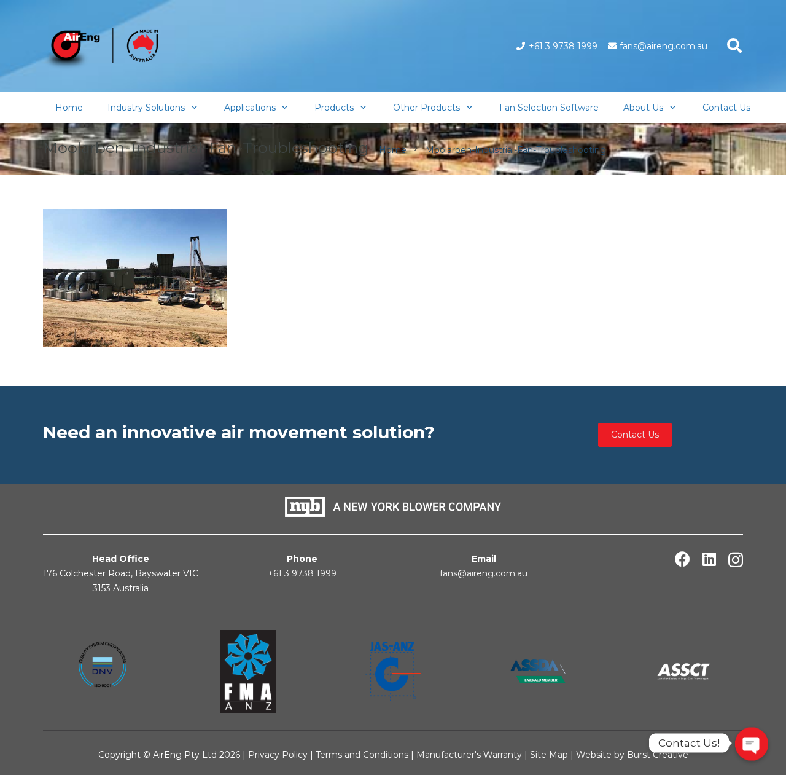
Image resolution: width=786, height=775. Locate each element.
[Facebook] (682, 559)
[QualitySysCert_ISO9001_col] (102, 671)
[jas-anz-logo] (393, 671)
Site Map (550, 754)
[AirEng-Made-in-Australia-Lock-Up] (100, 49)
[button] (734, 45)
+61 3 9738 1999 (302, 573)
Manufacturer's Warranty (469, 754)
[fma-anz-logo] (247, 672)
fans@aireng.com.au (483, 573)
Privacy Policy (278, 754)
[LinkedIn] (709, 559)
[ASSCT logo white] (683, 671)
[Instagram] (735, 559)
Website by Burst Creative (632, 754)
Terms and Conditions (362, 754)
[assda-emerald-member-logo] (537, 671)
